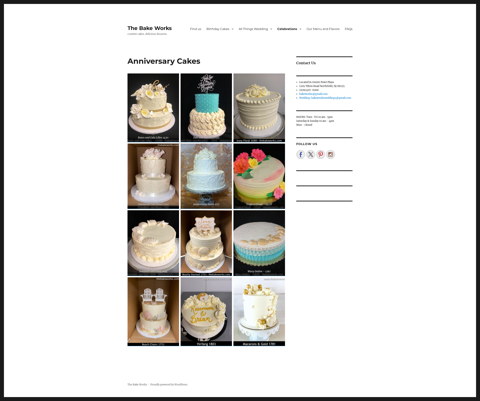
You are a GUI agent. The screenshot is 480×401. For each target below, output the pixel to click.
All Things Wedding (253, 29)
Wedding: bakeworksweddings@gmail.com (325, 98)
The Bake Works (150, 28)
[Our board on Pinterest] (320, 154)
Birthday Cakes (217, 29)
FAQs (348, 29)
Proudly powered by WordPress (169, 384)
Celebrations (287, 29)
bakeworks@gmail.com (313, 94)
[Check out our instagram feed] (330, 154)
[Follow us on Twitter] (310, 154)
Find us (195, 29)
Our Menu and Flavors (323, 29)
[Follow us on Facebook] (300, 154)
